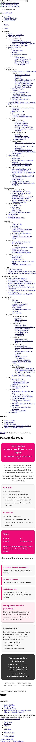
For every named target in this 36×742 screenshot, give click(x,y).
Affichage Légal (9, 736)
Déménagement (16, 97)
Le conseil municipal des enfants (17, 45)
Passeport (18, 76)
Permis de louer (16, 178)
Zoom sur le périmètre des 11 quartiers (23, 43)
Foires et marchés (13, 155)
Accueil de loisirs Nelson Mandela (22, 230)
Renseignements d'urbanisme (20, 181)
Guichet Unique (16, 228)
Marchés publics (13, 214)
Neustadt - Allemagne (22, 61)
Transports (15, 162)
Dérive (17, 355)
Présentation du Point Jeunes (24, 247)
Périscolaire (15, 226)
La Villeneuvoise (17, 302)
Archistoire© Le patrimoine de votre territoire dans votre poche (25, 369)
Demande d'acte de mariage (23, 85)
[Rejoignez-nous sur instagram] (9, 6)
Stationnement (16, 158)
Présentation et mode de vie (23, 150)
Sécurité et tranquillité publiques (17, 278)
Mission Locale (16, 211)
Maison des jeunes (17, 243)
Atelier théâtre (19, 334)
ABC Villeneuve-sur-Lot (19, 139)
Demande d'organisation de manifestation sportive (20, 387)
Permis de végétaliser (21, 136)
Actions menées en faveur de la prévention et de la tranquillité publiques (21, 284)
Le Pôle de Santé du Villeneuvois (22, 116)
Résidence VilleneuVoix (22, 328)
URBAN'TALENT (17, 306)
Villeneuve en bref (17, 50)
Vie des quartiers (17, 40)
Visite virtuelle (19, 358)
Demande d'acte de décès (23, 87)
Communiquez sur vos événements (22, 396)
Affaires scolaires (17, 224)
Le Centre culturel (20, 325)
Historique (18, 321)
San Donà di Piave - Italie (23, 59)
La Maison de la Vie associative (21, 395)
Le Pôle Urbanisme (17, 179)
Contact (6, 725)
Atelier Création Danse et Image (25, 327)
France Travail (16, 207)
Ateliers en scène (17, 313)
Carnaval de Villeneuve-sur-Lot (21, 309)
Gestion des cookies (6, 741)
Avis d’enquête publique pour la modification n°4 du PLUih (21, 170)
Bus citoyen (15, 110)
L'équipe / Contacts (21, 320)
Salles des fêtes (12, 412)
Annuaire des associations (19, 398)
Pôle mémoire (16, 365)
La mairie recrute (17, 205)
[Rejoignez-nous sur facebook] (9, 3)
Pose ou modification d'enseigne (21, 200)
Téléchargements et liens (19, 202)
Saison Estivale (16, 307)
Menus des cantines (17, 231)
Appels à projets (12, 216)
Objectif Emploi (16, 249)
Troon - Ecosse (19, 57)
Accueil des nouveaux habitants (21, 96)
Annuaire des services (14, 47)
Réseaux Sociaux (9, 732)
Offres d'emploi (16, 209)
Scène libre (15, 300)
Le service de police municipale (17, 280)
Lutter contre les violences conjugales (23, 108)
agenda (6, 28)
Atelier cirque (19, 335)
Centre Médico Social (18, 115)
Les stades (15, 384)
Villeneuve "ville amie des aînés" (21, 264)
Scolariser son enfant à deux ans (21, 233)
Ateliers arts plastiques (22, 330)
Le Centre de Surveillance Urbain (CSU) (20, 281)
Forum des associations (19, 381)
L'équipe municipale (14, 36)
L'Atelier (10, 33)
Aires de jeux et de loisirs (19, 54)
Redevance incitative (21, 123)
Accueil (6, 25)
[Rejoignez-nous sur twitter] (8, 4)
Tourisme (14, 52)
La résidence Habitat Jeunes (20, 250)
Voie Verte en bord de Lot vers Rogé (23, 176)
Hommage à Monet (21, 346)
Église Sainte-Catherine (15, 269)
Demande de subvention (19, 410)
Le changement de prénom (23, 82)
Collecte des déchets (21, 125)
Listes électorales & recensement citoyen (24, 71)
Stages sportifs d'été (17, 379)
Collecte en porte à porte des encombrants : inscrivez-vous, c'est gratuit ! (24, 128)
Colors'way (15, 311)
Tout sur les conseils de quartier (21, 42)
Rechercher (3, 1)
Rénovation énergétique (22, 137)
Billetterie (18, 318)
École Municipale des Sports (20, 383)
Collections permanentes (22, 360)
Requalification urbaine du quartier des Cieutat (22, 271)
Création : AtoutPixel (6, 739)
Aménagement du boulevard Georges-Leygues (22, 273)
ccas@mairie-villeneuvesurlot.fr (18, 676)
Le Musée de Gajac (21, 356)
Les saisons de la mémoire (19, 304)
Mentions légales (18, 741)
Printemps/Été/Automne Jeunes (21, 242)
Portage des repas (17, 257)
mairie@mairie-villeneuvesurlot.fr (10, 719)
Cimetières (18, 134)
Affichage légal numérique (16, 35)
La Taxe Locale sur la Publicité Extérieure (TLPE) (21, 194)
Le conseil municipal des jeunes (21, 252)
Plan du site (7, 724)
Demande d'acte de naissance (24, 83)
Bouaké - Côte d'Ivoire (22, 63)
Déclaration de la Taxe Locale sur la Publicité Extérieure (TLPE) (22, 197)
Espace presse (8, 722)
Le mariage (18, 78)
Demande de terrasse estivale (16, 218)
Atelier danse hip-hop (21, 332)
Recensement (16, 90)
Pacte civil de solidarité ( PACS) (25, 80)
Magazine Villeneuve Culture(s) (21, 376)
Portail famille (16, 235)
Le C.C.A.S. (15, 113)
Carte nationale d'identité (22, 75)
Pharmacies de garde (18, 111)
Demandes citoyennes (18, 94)
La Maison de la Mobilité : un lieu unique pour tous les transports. (22, 164)
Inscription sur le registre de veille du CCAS (17, 426)
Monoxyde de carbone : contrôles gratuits (20, 294)
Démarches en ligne (18, 89)
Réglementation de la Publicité (21, 191)
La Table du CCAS (17, 259)
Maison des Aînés (17, 256)
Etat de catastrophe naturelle (20, 92)
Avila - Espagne (20, 64)
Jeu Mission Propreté (21, 122)
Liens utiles (7, 729)
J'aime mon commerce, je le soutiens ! (19, 212)
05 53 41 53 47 (20, 673)
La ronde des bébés (21, 339)
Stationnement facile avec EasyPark (22, 160)
